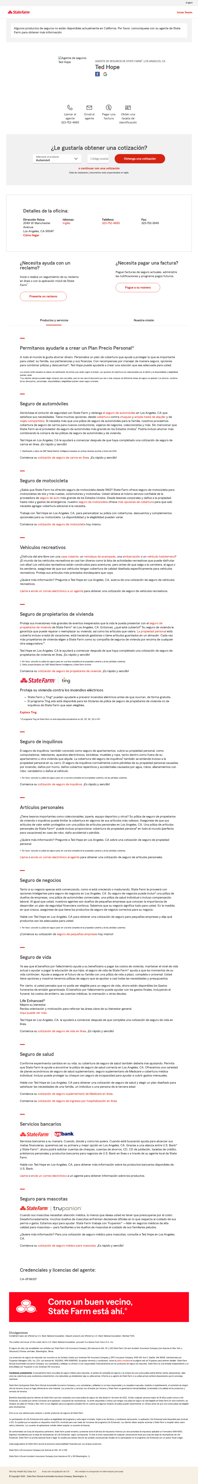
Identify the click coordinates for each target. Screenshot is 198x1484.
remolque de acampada (99, 556)
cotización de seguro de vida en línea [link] (62, 1031)
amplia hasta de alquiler (150, 416)
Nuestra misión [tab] (144, 320)
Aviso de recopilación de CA (55, 1471)
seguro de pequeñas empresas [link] (76, 934)
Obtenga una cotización (140, 158)
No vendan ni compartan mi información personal (99, 1471)
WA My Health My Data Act (22, 1471)
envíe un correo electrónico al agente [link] (55, 857)
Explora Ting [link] (28, 712)
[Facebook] (97, 74)
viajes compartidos (32, 421)
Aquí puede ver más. (33, 1012)
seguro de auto (50, 497)
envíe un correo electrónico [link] (49, 1175)
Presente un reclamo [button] (43, 296)
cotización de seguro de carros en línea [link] (63, 457)
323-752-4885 (111, 223)
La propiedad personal (151, 631)
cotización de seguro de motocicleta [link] (61, 524)
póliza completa (123, 1360)
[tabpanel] (99, 223)
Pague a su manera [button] (138, 287)
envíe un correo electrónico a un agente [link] (57, 591)
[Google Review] (105, 74)
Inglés (66, 223)
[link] (89, 114)
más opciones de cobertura (136, 502)
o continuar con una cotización (99, 168)
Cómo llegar (31, 235)
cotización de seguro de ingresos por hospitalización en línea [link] (77, 1101)
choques (125, 416)
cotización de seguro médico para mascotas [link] (67, 1245)
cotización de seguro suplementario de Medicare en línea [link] (75, 1093)
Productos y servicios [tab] (54, 320)
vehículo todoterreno (161, 556)
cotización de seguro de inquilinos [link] (60, 784)
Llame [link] (24, 591)
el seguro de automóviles (119, 412)
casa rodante (69, 556)
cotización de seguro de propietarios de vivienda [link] (69, 671)
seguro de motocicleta (93, 502)
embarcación (131, 556)
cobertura (103, 416)
